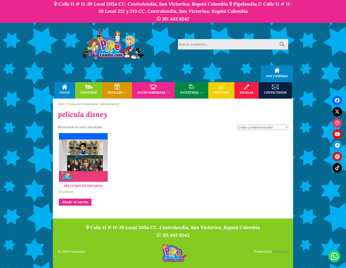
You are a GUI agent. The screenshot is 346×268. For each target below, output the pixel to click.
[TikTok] (337, 168)
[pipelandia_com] (337, 123)
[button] (334, 256)
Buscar (282, 44)
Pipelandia (280, 251)
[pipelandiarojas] (337, 134)
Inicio (61, 104)
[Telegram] (337, 145)
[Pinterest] (337, 156)
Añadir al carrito (75, 202)
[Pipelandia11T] (337, 111)
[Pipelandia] (113, 44)
